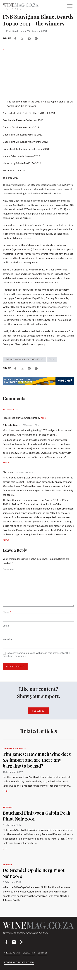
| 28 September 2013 (24, 472)
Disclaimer (29, 953)
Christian (8, 472)
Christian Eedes (15, 30)
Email (7, 625)
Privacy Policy (12, 953)
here (43, 417)
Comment (9, 569)
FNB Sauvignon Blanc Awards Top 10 (24, 359)
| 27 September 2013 (30, 425)
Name (7, 612)
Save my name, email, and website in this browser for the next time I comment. (36, 654)
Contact (42, 953)
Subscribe (38, 710)
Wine (52, 359)
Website (7, 639)
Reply (6, 462)
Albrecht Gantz (11, 424)
